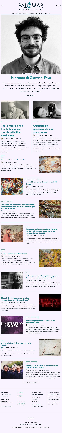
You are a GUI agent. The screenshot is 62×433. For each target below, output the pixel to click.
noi (49, 13)
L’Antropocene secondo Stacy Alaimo (14, 253)
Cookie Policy (46, 427)
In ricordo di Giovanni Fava (31, 77)
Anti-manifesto (21, 393)
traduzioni (37, 13)
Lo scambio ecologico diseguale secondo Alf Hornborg (41, 183)
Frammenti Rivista (4, 396)
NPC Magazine (22, 403)
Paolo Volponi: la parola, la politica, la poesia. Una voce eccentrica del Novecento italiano (42, 277)
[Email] (60, 6)
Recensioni (9, 201)
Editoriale (26, 73)
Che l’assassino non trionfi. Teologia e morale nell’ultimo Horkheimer (12, 130)
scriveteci (49, 396)
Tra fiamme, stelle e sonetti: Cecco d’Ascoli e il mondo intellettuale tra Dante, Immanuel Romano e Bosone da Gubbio (42, 231)
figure (13, 13)
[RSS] (58, 6)
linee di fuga (25, 13)
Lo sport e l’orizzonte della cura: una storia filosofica (16, 344)
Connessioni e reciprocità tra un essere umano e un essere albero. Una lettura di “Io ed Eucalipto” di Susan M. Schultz (18, 206)
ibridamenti (18, 13)
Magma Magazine (22, 405)
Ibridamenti (42, 121)
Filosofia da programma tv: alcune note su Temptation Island (41, 321)
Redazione (21, 392)
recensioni (31, 13)
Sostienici (20, 396)
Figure (3, 121)
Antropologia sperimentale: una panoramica (43, 129)
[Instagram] (56, 6)
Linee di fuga (10, 121)
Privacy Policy (39, 427)
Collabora (20, 395)
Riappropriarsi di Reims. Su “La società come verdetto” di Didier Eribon (42, 366)
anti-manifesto (44, 13)
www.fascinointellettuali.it (37, 404)
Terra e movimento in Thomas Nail (13, 160)
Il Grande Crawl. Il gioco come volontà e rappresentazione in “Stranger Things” (15, 299)
